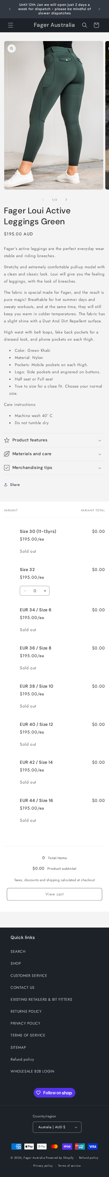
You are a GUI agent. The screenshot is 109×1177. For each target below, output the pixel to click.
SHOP (16, 963)
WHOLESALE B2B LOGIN (32, 1071)
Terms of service (69, 1165)
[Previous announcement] (10, 9)
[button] (10, 25)
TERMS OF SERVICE (28, 1035)
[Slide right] (66, 199)
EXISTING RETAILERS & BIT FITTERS (41, 999)
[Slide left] (43, 199)
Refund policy (22, 1059)
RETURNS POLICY (26, 1011)
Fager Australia (34, 1158)
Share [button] (15, 484)
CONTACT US (23, 987)
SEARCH (18, 951)
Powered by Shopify (60, 1158)
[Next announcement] (99, 9)
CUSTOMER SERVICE (29, 975)
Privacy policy (43, 1165)
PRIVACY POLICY (25, 1023)
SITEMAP (18, 1047)
